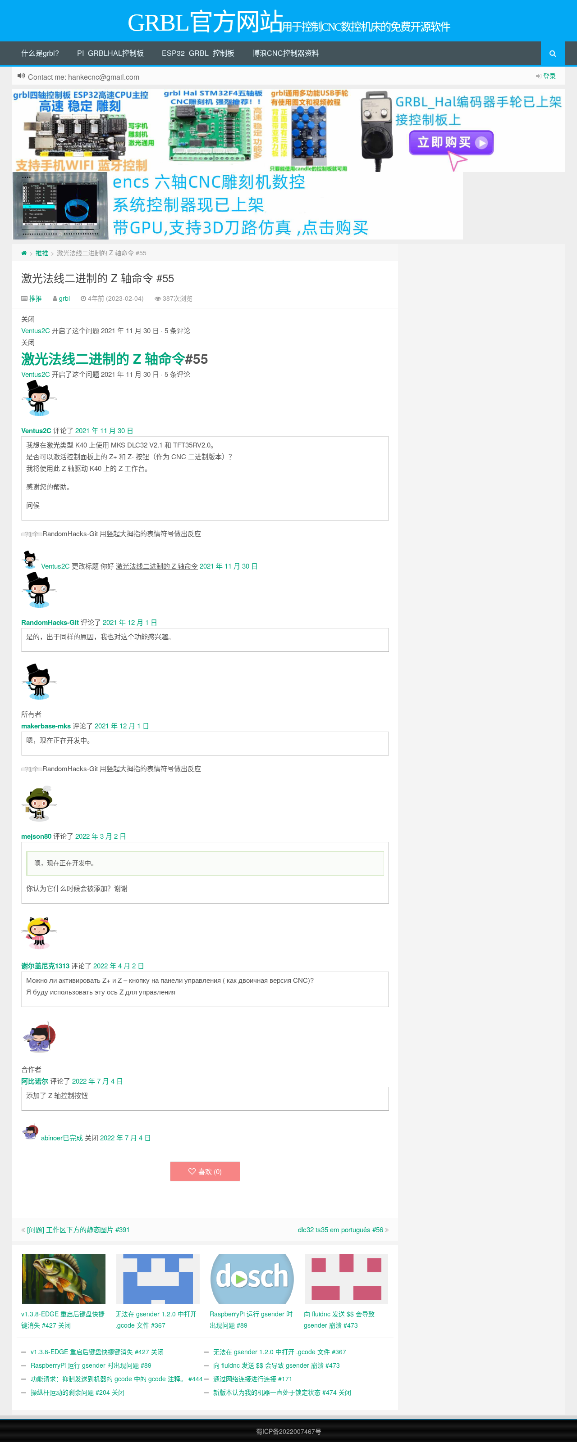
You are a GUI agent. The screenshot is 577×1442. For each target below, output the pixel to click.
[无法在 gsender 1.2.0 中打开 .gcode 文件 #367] (158, 1278)
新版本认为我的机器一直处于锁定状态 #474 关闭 (282, 1392)
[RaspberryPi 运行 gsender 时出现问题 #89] (252, 1278)
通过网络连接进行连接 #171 (253, 1378)
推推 (42, 252)
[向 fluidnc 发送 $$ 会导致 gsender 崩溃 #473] (346, 1278)
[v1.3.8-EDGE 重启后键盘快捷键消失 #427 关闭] (63, 1278)
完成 (76, 1137)
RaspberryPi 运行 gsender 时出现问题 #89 (91, 1365)
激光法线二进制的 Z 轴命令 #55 (97, 277)
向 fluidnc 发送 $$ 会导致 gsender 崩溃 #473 (276, 1365)
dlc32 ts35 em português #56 (340, 1229)
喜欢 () (210, 1171)
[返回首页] (24, 252)
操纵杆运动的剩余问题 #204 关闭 (77, 1392)
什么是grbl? (40, 53)
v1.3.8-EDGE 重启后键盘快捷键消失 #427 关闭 (97, 1351)
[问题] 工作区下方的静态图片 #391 (78, 1229)
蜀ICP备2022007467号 (288, 1431)
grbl (64, 298)
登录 (549, 75)
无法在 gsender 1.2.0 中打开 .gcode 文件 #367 (279, 1351)
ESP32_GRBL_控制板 (198, 53)
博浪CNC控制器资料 (285, 53)
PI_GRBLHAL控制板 (110, 53)
